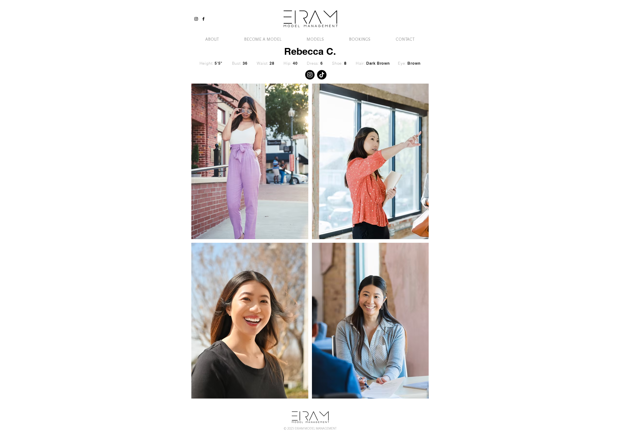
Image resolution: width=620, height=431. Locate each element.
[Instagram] (196, 18)
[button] (415, 14)
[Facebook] (203, 18)
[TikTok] (321, 74)
